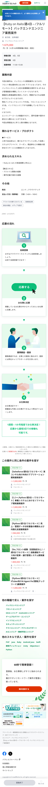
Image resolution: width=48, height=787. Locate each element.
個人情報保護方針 (9, 767)
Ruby (19, 642)
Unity (25, 646)
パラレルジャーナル (10, 759)
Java (13, 642)
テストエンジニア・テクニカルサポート (21, 628)
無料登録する (24, 689)
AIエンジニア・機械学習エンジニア (20, 632)
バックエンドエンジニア (15, 605)
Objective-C (35, 646)
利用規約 (5, 763)
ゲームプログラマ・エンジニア (18, 616)
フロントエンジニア (13, 609)
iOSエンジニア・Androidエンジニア (20, 613)
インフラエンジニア (13, 620)
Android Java (28, 642)
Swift (38, 642)
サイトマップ (7, 770)
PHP (7, 642)
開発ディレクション (13, 646)
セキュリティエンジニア (15, 624)
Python (9, 649)
